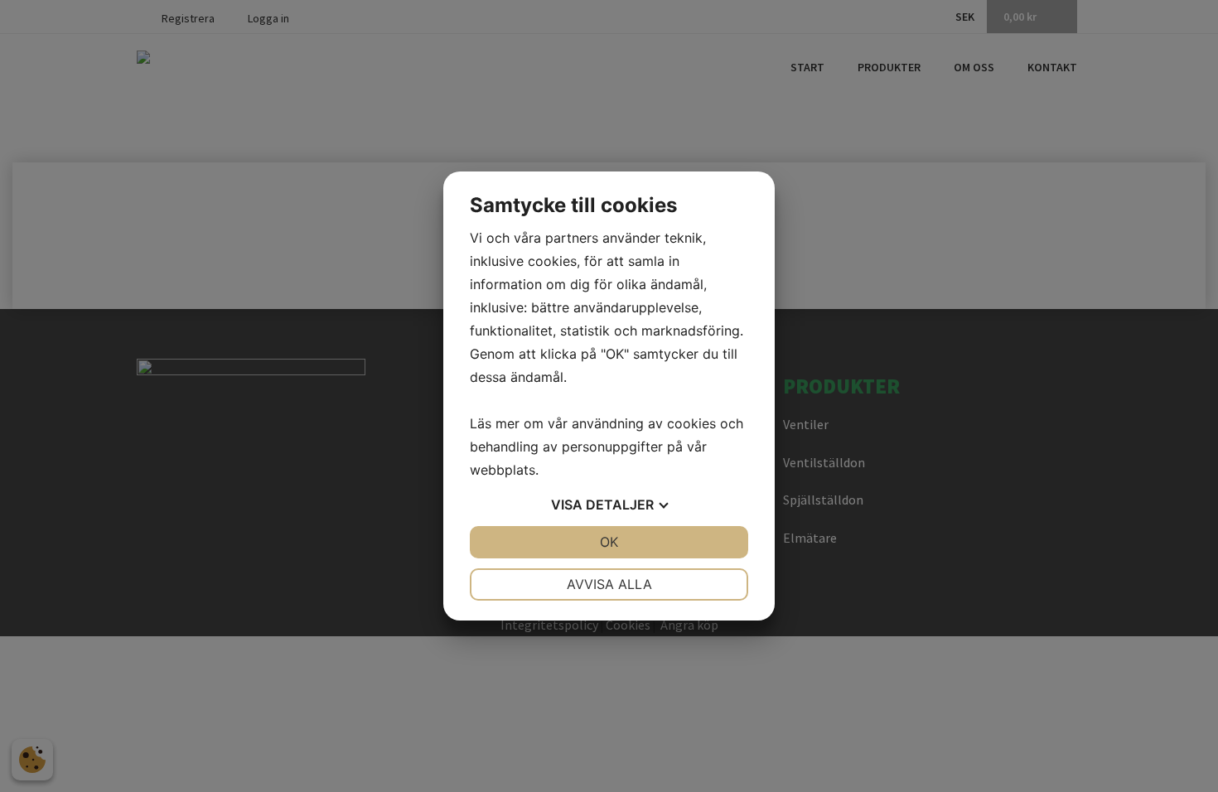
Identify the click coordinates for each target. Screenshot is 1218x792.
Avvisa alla (609, 584)
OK (609, 542)
